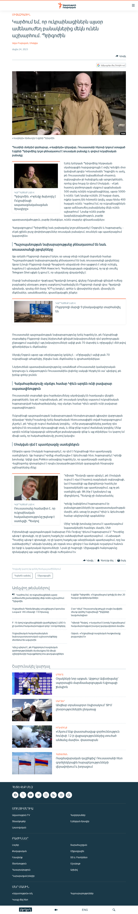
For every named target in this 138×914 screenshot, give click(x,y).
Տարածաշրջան (78, 844)
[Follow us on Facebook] (15, 795)
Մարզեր (60, 701)
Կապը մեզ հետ (20, 899)
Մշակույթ (75, 863)
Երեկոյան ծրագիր (79, 821)
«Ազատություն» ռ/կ (22, 893)
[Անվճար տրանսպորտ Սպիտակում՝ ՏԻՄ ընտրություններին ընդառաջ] (32, 710)
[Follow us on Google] (69, 795)
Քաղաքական (19, 851)
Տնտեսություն (19, 863)
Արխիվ (74, 869)
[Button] (121, 56)
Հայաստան (62, 754)
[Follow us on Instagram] (46, 795)
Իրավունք (61, 727)
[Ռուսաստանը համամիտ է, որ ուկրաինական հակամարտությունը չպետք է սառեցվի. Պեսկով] (36, 488)
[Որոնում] (114, 910)
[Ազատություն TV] (56, 910)
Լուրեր (15, 844)
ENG (85, 909)
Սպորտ (59, 674)
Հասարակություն (21, 869)
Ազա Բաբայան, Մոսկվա (25, 43)
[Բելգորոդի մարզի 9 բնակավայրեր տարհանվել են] (33, 311)
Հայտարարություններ (81, 893)
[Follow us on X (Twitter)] (23, 795)
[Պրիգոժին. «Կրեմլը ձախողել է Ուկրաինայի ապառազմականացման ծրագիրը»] (36, 176)
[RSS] (53, 795)
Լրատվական (19, 827)
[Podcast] (61, 795)
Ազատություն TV (21, 815)
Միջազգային (21, 14)
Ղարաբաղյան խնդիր (23, 875)
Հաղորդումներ (77, 815)
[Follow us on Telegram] (38, 795)
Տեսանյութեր (19, 821)
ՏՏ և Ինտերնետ (79, 857)
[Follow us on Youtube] (30, 795)
